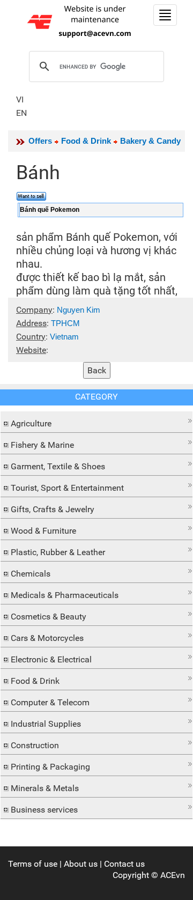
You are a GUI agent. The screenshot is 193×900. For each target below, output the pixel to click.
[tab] (96, 422)
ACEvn (172, 875)
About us (81, 864)
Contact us (124, 864)
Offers (40, 140)
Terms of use (32, 864)
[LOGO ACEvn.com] (81, 21)
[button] (96, 420)
